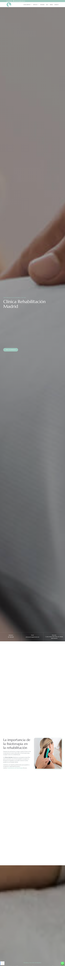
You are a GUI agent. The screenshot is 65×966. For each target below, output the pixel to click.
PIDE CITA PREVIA (10, 349)
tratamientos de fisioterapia (14, 768)
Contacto (56, 4)
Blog (47, 4)
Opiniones (42, 4)
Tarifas (51, 4)
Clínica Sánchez (26, 4)
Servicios (35, 4)
